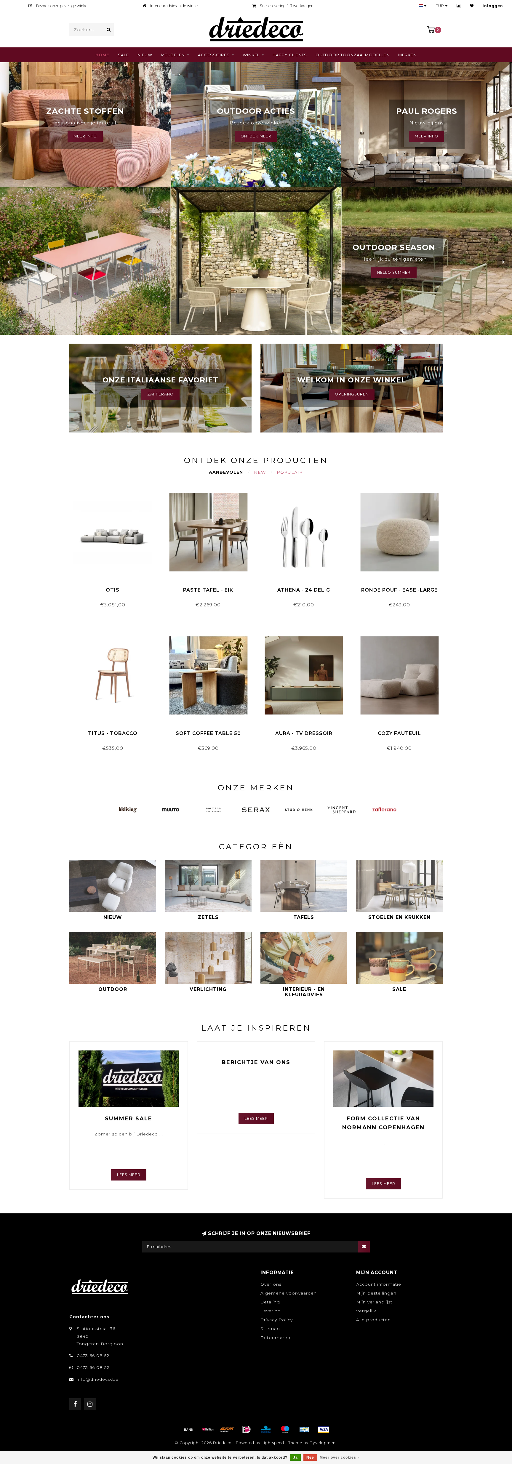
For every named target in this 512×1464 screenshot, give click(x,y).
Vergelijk (366, 1311)
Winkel (251, 54)
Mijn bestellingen (376, 1293)
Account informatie (378, 1284)
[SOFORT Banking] (227, 1429)
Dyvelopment (323, 1443)
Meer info (426, 136)
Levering (270, 1311)
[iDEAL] (246, 1429)
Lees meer (128, 1175)
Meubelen (173, 54)
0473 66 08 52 (93, 1355)
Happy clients (290, 54)
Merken (407, 54)
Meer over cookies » (340, 1457)
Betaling (270, 1302)
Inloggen (493, 6)
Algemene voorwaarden (288, 1293)
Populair (290, 472)
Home (102, 54)
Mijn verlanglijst (374, 1302)
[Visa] (323, 1429)
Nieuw (144, 54)
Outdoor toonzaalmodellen (353, 54)
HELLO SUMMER (394, 272)
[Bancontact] (304, 1429)
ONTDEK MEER (256, 136)
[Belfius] (208, 1429)
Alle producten (373, 1319)
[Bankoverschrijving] (188, 1429)
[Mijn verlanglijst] (472, 6)
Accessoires (214, 54)
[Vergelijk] (459, 6)
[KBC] (265, 1429)
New (260, 472)
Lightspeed (273, 1443)
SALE (123, 54)
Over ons (270, 1284)
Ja (295, 1457)
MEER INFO (85, 136)
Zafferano (160, 394)
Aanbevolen (226, 472)
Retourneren (275, 1337)
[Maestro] (285, 1429)
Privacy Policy (276, 1319)
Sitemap (270, 1328)
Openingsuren (352, 394)
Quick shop (115, 588)
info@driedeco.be (98, 1379)
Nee (310, 1457)
